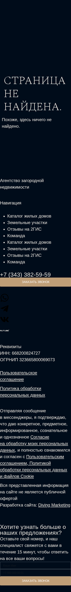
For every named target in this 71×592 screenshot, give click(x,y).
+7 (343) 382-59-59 (25, 274)
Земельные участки (27, 222)
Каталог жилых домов (29, 216)
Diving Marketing (54, 505)
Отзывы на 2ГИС (24, 229)
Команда (16, 235)
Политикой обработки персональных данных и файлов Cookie (33, 470)
